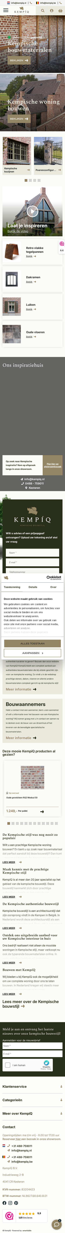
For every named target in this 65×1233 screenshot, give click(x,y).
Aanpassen (30, 653)
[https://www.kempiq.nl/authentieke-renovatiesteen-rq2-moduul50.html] (32, 777)
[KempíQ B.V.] (32, 1168)
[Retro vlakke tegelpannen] (32, 252)
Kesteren (34, 487)
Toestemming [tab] (12, 587)
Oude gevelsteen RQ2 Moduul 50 (22, 797)
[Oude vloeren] (32, 334)
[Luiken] (32, 307)
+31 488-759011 (22, 1145)
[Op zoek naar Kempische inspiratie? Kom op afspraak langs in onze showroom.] (52, 465)
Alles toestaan (32, 643)
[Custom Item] (48, 156)
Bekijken (16, 60)
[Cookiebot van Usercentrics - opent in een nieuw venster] (46, 578)
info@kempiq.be (48, 3)
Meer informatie (18, 689)
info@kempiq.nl (18, 3)
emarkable (27, 1231)
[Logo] (21, 13)
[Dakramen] (32, 279)
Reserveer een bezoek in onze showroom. (31, 1139)
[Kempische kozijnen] (17, 156)
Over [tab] (53, 587)
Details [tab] (33, 587)
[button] (26, 180)
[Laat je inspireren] (32, 211)
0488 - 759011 (34, 483)
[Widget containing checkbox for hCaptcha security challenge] (27, 1065)
